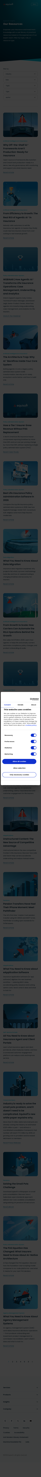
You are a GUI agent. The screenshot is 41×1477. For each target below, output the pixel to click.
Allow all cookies (19, 761)
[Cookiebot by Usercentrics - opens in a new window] (30, 699)
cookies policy (30, 725)
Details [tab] (20, 705)
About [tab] (33, 705)
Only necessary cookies (19, 775)
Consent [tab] (7, 705)
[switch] (32, 741)
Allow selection (19, 768)
